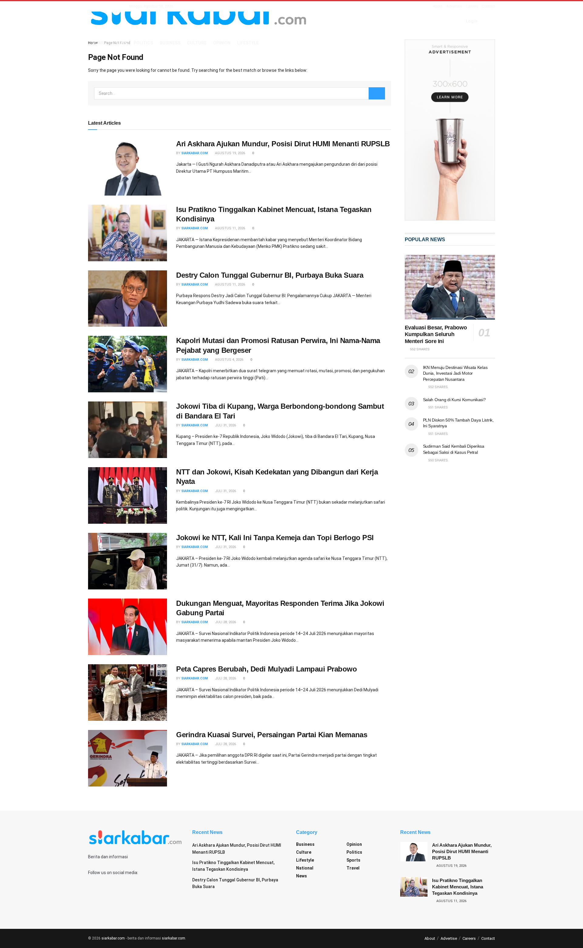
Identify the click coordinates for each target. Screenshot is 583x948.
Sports (353, 860)
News (121, 42)
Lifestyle (248, 42)
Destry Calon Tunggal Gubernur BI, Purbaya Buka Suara (269, 275)
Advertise (454, 6)
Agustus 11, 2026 (229, 228)
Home (98, 42)
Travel (353, 868)
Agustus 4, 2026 (228, 360)
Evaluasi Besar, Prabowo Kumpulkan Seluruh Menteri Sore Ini (436, 334)
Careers (471, 6)
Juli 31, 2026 (225, 425)
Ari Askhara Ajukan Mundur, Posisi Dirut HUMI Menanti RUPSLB (283, 144)
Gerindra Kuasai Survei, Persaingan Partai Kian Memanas (271, 735)
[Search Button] (377, 93)
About (438, 6)
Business (170, 42)
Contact (488, 6)
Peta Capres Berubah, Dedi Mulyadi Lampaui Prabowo (266, 669)
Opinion (221, 42)
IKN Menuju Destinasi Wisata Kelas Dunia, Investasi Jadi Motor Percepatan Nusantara (455, 373)
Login (471, 21)
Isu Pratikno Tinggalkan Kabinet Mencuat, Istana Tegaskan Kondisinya (457, 887)
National (304, 868)
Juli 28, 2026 (225, 622)
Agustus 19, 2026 (229, 153)
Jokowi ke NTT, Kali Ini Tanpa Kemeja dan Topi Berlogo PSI (275, 537)
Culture (196, 42)
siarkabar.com (194, 153)
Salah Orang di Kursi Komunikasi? (454, 399)
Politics (143, 42)
